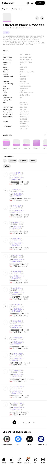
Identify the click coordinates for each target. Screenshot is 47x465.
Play (3, 9)
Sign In (41, 3)
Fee (33, 161)
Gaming (14, 9)
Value (13, 161)
